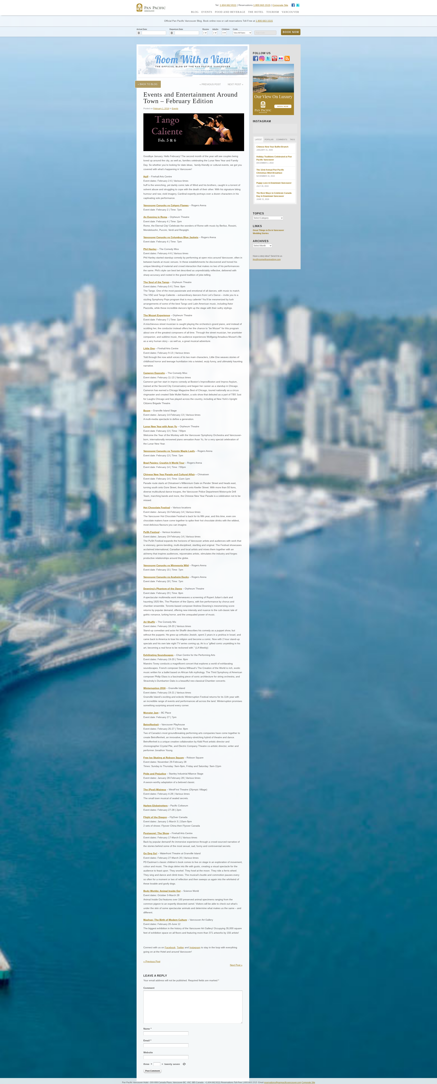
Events (206, 12)
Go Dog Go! (150, 853)
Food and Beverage (230, 12)
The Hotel (256, 12)
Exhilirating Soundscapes (158, 655)
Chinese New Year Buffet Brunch (272, 147)
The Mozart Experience (156, 315)
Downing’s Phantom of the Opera (162, 588)
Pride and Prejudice (154, 773)
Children (225, 29)
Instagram (298, 5)
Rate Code (260, 33)
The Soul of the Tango (156, 282)
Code (235, 29)
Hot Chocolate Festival (156, 507)
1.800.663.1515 (261, 5)
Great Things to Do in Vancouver (268, 230)
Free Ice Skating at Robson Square (163, 757)
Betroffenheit (151, 724)
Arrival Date (142, 29)
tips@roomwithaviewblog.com (267, 259)
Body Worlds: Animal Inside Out (162, 891)
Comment (148, 988)
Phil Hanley (150, 249)
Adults (215, 29)
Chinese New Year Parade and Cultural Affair (169, 474)
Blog (195, 12)
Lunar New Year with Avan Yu (160, 426)
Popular (269, 139)
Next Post (235, 84)
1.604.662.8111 (228, 5)
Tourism (272, 12)
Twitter (180, 947)
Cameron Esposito (154, 373)
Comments (281, 139)
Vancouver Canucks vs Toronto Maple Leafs (169, 451)
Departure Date (176, 29)
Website (148, 1052)
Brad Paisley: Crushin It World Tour (163, 462)
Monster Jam (150, 712)
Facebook (170, 947)
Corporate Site (280, 5)
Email (147, 1040)
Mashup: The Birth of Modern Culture (165, 919)
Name (147, 1028)
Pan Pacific (151, 7)
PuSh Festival (151, 532)
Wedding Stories (261, 233)
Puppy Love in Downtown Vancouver (274, 183)
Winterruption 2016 (154, 688)
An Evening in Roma (155, 217)
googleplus (293, 5)
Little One (149, 348)
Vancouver (290, 12)
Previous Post (210, 84)
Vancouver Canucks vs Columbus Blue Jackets (170, 237)
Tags (292, 139)
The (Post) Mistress (154, 789)
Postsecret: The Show (156, 833)
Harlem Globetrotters (155, 805)
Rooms (205, 29)
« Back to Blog (147, 84)
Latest (258, 139)
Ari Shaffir (149, 622)
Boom (146, 410)
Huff (145, 176)
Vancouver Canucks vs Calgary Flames (166, 205)
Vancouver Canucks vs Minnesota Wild (166, 565)
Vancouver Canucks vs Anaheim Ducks (166, 577)
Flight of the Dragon (155, 817)
